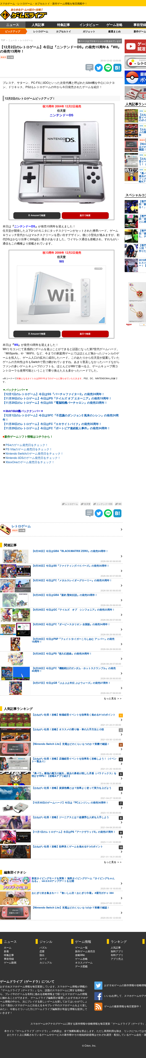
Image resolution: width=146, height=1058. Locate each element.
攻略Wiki (80, 955)
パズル (43, 947)
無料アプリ (117, 951)
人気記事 (38, 24)
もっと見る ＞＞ (113, 698)
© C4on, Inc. (89, 1045)
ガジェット (89, 31)
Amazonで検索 (37, 215)
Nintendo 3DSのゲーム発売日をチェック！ (33, 458)
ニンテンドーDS (104, 503)
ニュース (12, 24)
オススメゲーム (84, 962)
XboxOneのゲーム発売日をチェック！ (30, 462)
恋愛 (42, 951)
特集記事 (63, 24)
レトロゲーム (40, 31)
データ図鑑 (81, 966)
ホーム (7, 947)
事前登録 (9, 958)
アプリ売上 (117, 958)
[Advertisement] (61, 483)
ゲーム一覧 (81, 947)
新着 (6, 951)
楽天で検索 (85, 215)
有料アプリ (117, 955)
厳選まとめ (114, 31)
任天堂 (87, 503)
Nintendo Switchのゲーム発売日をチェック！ (34, 453)
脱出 (42, 955)
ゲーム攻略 (114, 24)
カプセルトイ (63, 31)
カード (43, 958)
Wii (119, 503)
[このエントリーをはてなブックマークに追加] (117, 71)
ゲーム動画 (10, 962)
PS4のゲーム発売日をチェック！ (27, 445)
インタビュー (89, 24)
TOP (3, 40)
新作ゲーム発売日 (85, 951)
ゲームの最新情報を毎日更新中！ (123, 1006)
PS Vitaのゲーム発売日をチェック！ (29, 449)
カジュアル (46, 962)
